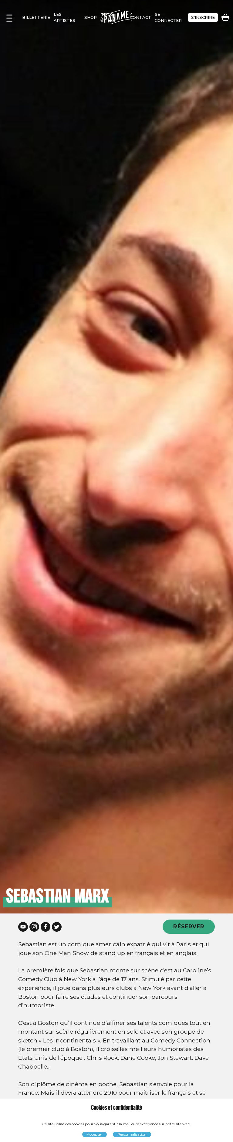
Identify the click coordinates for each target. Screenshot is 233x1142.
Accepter (94, 1134)
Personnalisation (132, 1134)
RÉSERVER (188, 926)
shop (90, 17)
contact (140, 17)
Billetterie (36, 17)
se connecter (168, 17)
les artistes (64, 17)
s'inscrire (203, 17)
